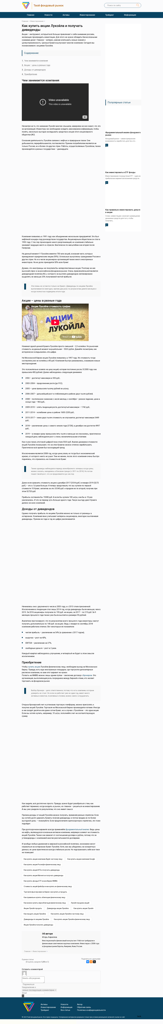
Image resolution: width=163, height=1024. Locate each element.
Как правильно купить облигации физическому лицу (44, 897)
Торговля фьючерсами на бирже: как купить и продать (45, 892)
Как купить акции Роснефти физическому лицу (42, 864)
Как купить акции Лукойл (83, 908)
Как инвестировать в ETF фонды (120, 172)
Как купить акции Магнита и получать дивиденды (43, 875)
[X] (94, 961)
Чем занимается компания (35, 61)
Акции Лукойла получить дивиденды (38, 925)
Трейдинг (109, 15)
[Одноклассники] (91, 961)
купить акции (34, 667)
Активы (66, 15)
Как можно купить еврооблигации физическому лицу (45, 903)
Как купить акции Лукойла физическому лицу (72, 919)
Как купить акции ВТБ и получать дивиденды (42, 870)
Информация (130, 15)
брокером (87, 675)
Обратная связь (84, 1007)
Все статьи (65, 1010)
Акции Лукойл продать (33, 908)
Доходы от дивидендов (34, 70)
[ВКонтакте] (87, 961)
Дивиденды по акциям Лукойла (36, 919)
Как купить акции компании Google (81, 859)
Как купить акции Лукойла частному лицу (67, 914)
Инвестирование (87, 15)
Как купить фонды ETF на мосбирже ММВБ (41, 881)
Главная (30, 15)
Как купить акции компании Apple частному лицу (43, 859)
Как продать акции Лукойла (35, 914)
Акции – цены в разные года (36, 65)
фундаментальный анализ (77, 829)
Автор (79, 1004)
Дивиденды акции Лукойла (58, 908)
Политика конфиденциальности (91, 1010)
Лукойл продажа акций (80, 903)
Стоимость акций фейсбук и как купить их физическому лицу (48, 886)
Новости (48, 15)
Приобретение (29, 74)
